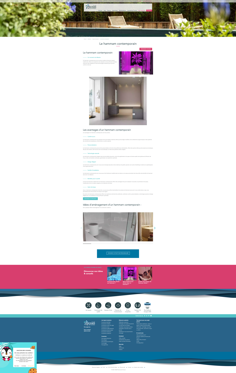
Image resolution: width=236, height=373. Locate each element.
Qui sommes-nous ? (141, 335)
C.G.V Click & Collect (112, 367)
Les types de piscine (106, 320)
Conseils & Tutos (132, 10)
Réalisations (122, 10)
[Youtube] (151, 316)
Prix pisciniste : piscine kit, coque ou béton (144, 329)
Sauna (121, 349)
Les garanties (105, 344)
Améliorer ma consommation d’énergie (126, 332)
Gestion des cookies (138, 367)
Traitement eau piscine (125, 339)
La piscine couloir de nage (108, 325)
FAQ (138, 341)
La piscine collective (106, 333)
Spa (120, 346)
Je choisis (24, 365)
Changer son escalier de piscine (127, 323)
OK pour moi (31, 365)
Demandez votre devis (90, 198)
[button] (154, 228)
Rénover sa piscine (123, 320)
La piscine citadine (106, 323)
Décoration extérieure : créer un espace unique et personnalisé (143, 324)
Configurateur (140, 342)
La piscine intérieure (106, 331)
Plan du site (122, 367)
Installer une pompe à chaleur (126, 327)
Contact (149, 10)
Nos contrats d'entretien (125, 341)
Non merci (16, 365)
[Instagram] (147, 316)
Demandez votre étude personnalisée (118, 253)
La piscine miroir (105, 327)
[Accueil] (91, 6)
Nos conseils (122, 338)
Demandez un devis (146, 49)
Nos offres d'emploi (141, 339)
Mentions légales (96, 367)
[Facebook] (145, 316)
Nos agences (141, 10)
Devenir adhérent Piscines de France (143, 337)
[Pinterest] (149, 316)
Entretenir (121, 336)
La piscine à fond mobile (107, 330)
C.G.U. (103, 367)
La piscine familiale (106, 322)
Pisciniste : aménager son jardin (144, 326)
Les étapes (104, 340)
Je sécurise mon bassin (125, 325)
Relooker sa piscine (124, 322)
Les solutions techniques (107, 341)
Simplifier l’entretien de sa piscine (125, 329)
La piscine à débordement (108, 328)
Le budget (104, 343)
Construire (104, 336)
